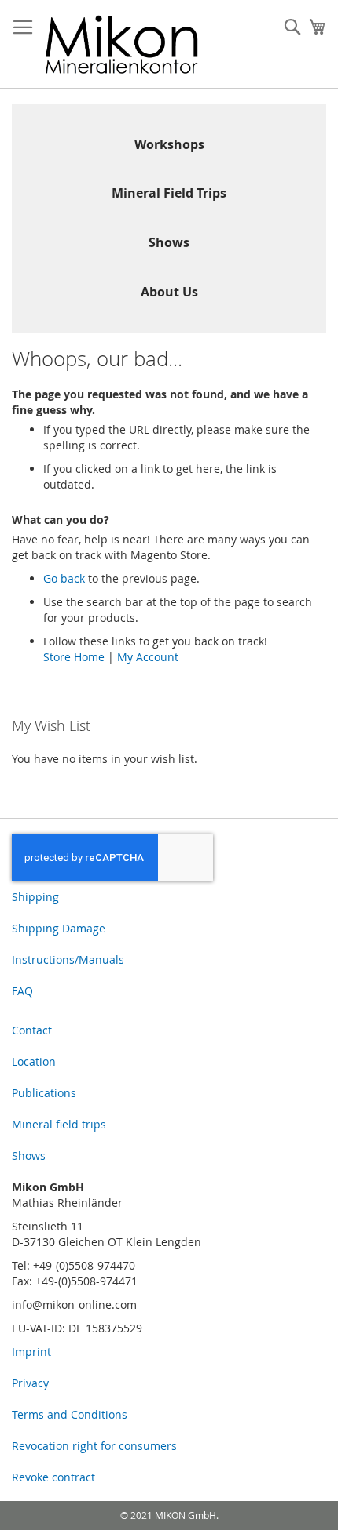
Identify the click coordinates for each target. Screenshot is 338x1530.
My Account (147, 656)
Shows (169, 242)
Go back (64, 578)
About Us (169, 291)
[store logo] (121, 44)
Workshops (169, 144)
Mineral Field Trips (169, 193)
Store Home (74, 656)
